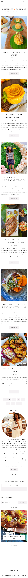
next (19, 403)
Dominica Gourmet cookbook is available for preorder (14, 537)
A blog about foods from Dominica (16, 575)
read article (14, 73)
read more (14, 469)
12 (14, 403)
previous (7, 399)
